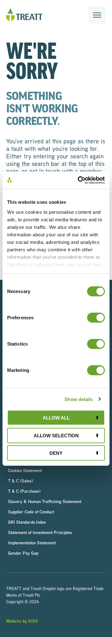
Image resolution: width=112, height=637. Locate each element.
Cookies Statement (25, 470)
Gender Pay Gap (23, 553)
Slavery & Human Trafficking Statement (44, 501)
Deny (56, 453)
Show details (78, 399)
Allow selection (56, 435)
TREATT (24, 15)
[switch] (96, 318)
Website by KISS (22, 621)
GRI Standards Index (27, 522)
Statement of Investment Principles (40, 532)
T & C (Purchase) (24, 491)
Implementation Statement (32, 543)
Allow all (56, 417)
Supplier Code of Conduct (31, 512)
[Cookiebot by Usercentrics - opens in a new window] (79, 180)
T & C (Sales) (20, 481)
